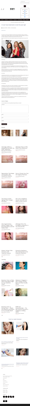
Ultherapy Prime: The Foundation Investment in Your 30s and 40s (22, 225)
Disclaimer (4, 383)
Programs (15, 19)
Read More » (3, 153)
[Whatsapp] (9, 397)
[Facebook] (4, 397)
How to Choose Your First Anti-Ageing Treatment (22, 174)
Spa (27, 19)
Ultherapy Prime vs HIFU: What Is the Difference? (22, 147)
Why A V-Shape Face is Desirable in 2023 (7, 341)
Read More (3, 345)
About (2, 19)
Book (3, 9)
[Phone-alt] (11, 397)
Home (2, 22)
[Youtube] (6, 397)
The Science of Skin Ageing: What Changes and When (7, 200)
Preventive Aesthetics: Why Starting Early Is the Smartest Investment (22, 252)
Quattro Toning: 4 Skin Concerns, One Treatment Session (7, 252)
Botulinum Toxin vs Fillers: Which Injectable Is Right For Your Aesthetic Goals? (7, 282)
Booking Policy (4, 380)
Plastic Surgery (20, 19)
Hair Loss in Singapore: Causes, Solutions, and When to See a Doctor (21, 200)
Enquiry (1, 9)
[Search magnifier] (25, 6)
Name (2, 114)
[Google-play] (6, 401)
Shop (24, 19)
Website (2, 120)
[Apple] (4, 401)
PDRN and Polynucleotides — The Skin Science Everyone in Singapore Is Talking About (22, 309)
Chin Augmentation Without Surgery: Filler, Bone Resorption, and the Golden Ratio (7, 226)
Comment (3, 104)
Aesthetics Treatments (7, 22)
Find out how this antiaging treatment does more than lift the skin (7, 364)
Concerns (11, 19)
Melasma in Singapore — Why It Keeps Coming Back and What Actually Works (22, 282)
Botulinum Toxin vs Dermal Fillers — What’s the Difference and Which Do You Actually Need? (7, 308)
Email (2, 117)
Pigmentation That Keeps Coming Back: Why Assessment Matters (7, 175)
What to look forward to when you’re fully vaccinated (22, 338)
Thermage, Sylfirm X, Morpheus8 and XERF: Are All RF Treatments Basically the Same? (7, 149)
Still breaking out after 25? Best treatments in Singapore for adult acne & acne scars (22, 363)
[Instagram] (13, 397)
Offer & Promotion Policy (6, 384)
